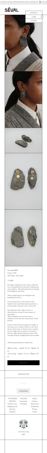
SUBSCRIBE (23, 391)
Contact (34, 13)
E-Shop (34, 21)
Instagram (23, 401)
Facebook (23, 404)
